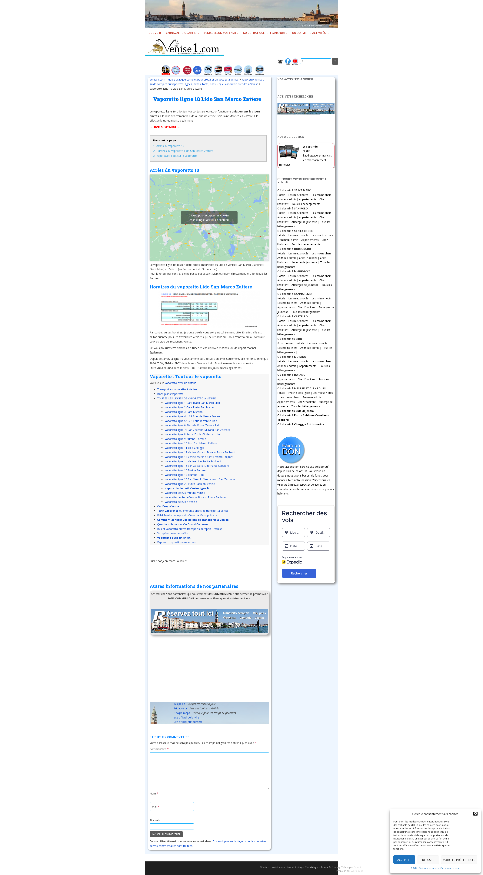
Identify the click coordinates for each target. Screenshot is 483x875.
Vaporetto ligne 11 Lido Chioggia (185, 448)
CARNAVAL (172, 33)
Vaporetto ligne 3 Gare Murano (184, 412)
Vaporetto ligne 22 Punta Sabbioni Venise (190, 484)
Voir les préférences (459, 860)
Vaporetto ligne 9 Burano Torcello (185, 439)
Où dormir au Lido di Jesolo (295, 411)
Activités (319, 33)
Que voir (154, 33)
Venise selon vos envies (221, 33)
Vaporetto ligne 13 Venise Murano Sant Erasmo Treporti (199, 457)
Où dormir (299, 33)
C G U (414, 868)
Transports (278, 33)
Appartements (307, 199)
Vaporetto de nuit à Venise (181, 502)
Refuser (428, 860)
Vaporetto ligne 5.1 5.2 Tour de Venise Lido (191, 421)
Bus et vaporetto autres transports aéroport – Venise (189, 529)
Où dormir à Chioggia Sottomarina (300, 424)
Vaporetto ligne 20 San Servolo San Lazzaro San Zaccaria (200, 479)
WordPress (357, 871)
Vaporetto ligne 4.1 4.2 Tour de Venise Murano (193, 416)
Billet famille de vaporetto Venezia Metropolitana (187, 515)
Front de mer (285, 343)
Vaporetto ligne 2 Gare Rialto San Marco (189, 407)
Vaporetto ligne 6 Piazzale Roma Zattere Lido (192, 425)
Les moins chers (321, 195)
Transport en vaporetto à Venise (177, 389)
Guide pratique (254, 33)
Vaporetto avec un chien (174, 537)
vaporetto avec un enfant (180, 383)
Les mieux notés (298, 195)
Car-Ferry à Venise (168, 506)
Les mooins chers (322, 235)
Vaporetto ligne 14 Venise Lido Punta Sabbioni (193, 461)
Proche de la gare (299, 392)
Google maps (182, 713)
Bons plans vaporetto (170, 394)
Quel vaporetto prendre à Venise (238, 84)
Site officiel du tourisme (188, 722)
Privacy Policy (310, 867)
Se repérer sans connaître (172, 533)
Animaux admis (286, 199)
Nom (154, 793)
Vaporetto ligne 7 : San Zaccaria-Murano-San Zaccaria (198, 430)
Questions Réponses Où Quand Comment (183, 524)
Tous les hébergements (305, 204)
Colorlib (358, 867)
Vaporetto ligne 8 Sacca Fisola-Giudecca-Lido (192, 434)
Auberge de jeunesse (304, 222)
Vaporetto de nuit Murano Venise (185, 492)
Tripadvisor (180, 708)
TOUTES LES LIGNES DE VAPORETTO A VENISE (186, 398)
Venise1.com (157, 79)
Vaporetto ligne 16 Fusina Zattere (185, 470)
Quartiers (191, 33)
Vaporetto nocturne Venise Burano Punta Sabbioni (195, 497)
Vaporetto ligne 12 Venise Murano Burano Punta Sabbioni (200, 452)
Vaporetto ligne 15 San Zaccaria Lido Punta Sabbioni (197, 465)
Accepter (404, 860)
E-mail (154, 807)
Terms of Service (328, 867)
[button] (475, 814)
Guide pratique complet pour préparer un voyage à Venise (203, 79)
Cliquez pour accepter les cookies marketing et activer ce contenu (209, 218)
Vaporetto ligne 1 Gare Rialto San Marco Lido (192, 403)
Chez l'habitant (308, 258)
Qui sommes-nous (428, 868)
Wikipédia (179, 704)
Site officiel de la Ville (186, 717)
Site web (155, 820)
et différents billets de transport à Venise (192, 510)
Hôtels (281, 195)
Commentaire (159, 749)
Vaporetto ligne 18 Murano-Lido (184, 475)
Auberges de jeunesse (304, 285)
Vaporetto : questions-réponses (176, 542)
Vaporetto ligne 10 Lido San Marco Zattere (191, 443)
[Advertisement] (209, 667)
